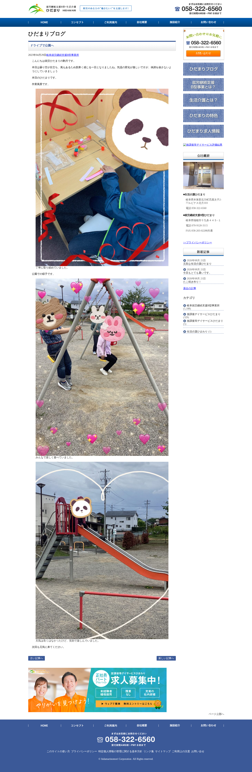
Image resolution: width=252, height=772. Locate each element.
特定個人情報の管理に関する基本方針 (120, 751)
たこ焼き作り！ (192, 281)
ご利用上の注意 (181, 751)
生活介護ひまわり (197, 331)
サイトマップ (163, 751)
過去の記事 (189, 288)
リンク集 (149, 751)
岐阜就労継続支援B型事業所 (62, 55)
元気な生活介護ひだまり (197, 263)
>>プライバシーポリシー (197, 242)
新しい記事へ (166, 658)
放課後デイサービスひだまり (203, 314)
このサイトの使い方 (58, 751)
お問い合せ (197, 751)
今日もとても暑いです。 (197, 272)
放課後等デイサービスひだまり (205, 320)
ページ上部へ (216, 714)
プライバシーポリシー (84, 751)
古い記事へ (36, 658)
